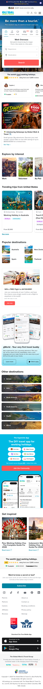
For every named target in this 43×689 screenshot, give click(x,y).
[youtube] (25, 592)
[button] (6, 32)
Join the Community (22, 468)
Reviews (5, 614)
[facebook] (18, 592)
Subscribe (21, 586)
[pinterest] (32, 592)
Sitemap (24, 614)
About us (25, 598)
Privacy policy (26, 610)
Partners (5, 602)
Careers (4, 606)
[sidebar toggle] (40, 13)
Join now (10, 303)
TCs (28, 4)
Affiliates (5, 610)
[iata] (26, 623)
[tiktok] (11, 592)
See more (5, 234)
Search (21, 62)
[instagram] (4, 592)
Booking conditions (28, 606)
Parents (4, 598)
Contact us (25, 602)
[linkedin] (39, 592)
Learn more (9, 362)
